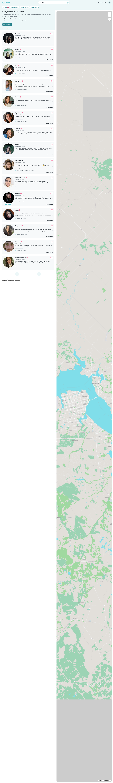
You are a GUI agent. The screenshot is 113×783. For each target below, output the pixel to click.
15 (35, 274)
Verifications (25, 7)
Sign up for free (7, 24)
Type (6, 7)
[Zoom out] (109, 15)
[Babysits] (6, 2)
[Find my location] (109, 19)
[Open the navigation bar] (109, 2)
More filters (35, 7)
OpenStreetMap (106, 780)
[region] (84, 396)
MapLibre (100, 780)
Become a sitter (102, 2)
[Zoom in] (109, 13)
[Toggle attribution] (110, 780)
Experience (15, 7)
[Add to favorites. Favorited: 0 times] (52, 49)
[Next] (39, 274)
